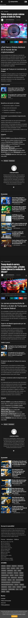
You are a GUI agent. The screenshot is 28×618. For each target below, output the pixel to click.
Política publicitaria (5, 605)
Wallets (2, 156)
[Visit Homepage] (13, 1)
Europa (6, 144)
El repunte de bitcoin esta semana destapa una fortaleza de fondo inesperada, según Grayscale (19, 509)
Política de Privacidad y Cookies (18, 614)
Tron (23, 154)
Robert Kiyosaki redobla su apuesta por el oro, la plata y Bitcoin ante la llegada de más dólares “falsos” (18, 500)
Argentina (12, 138)
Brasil (25, 138)
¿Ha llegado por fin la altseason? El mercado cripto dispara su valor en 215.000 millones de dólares (17, 347)
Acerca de (3, 603)
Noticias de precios (18, 148)
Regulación (17, 152)
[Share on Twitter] (7, 42)
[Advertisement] (14, 7)
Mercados (6, 11)
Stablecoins (13, 154)
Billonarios (16, 138)
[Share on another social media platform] (25, 42)
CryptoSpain (16, 140)
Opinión (8, 152)
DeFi (19, 140)
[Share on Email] (21, 42)
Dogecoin (24, 140)
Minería (16, 146)
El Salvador (3, 142)
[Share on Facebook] (3, 42)
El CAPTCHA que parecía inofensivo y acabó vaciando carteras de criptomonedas (18, 216)
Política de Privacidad (6, 600)
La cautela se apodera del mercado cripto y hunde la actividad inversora (17, 233)
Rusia (24, 152)
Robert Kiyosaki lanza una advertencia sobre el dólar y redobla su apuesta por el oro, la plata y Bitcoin (19, 491)
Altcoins (3, 138)
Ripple (22, 152)
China (8, 140)
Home (2, 11)
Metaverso (12, 146)
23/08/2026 (11, 92)
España (12, 142)
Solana (8, 154)
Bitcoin (5, 424)
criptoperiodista (10, 19)
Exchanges (15, 144)
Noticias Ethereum (9, 150)
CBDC (6, 140)
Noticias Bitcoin (8, 148)
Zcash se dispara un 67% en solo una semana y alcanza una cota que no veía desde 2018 (19, 242)
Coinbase (11, 140)
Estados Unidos (18, 142)
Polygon (11, 152)
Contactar (3, 598)
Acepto (14, 616)
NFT (19, 146)
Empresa (8, 142)
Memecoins (23, 144)
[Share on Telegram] (16, 42)
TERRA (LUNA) (19, 154)
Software (3, 154)
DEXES (21, 140)
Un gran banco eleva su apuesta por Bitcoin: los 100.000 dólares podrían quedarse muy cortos (17, 96)
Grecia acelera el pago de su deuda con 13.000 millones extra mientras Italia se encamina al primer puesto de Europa (16, 89)
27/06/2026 (18, 19)
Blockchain (11, 160)
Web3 (5, 156)
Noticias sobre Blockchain (7, 584)
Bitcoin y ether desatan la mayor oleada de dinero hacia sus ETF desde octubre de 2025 (19, 481)
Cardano (2, 140)
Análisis (8, 138)
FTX (19, 144)
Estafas (3, 144)
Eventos (10, 144)
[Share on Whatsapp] (12, 42)
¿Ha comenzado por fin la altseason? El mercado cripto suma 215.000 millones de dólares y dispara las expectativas (16, 354)
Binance (21, 138)
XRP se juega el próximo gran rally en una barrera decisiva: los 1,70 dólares (19, 225)
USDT (25, 154)
